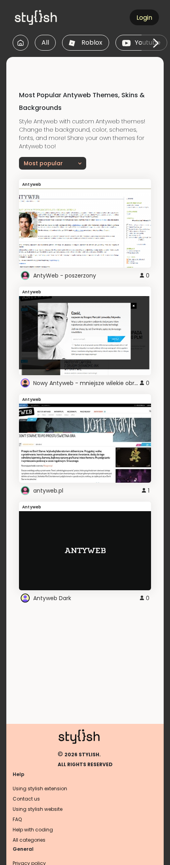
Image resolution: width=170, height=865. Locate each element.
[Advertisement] (88, 67)
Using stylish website (37, 809)
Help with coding (33, 829)
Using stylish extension (40, 788)
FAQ (17, 819)
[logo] (50, 17)
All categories (29, 840)
